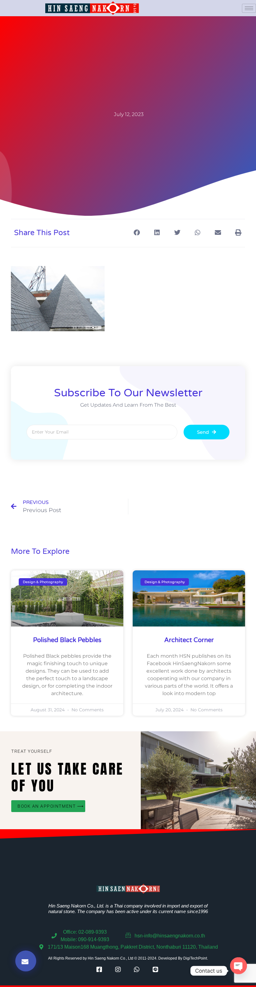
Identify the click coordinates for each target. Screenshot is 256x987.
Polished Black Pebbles (67, 640)
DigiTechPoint (195, 958)
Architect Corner (189, 640)
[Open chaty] (238, 970)
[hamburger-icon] (249, 8)
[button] (137, 232)
